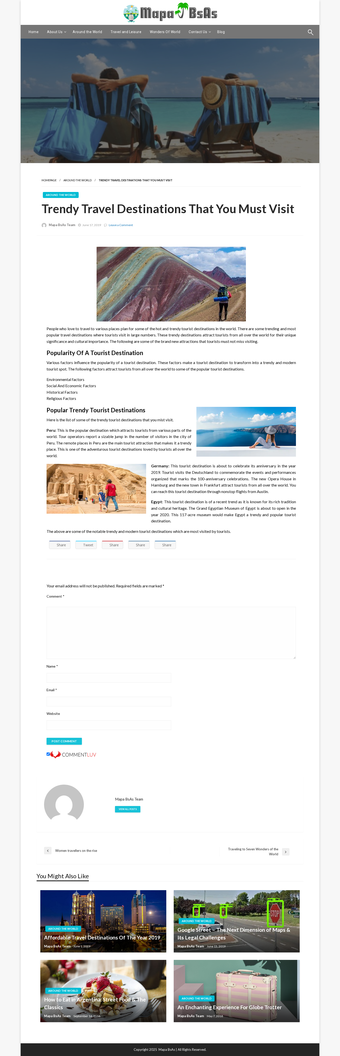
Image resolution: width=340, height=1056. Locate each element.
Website (53, 713)
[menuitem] (33, 32)
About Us (54, 32)
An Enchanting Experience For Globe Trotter (229, 1007)
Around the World (87, 32)
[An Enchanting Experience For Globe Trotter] (237, 991)
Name (52, 666)
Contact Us (198, 32)
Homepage (49, 180)
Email (52, 690)
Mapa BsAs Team (62, 225)
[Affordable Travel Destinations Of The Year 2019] (103, 921)
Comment (55, 596)
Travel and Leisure (126, 32)
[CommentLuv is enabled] (73, 754)
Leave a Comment (121, 225)
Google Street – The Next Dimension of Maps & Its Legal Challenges (233, 934)
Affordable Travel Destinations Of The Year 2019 (102, 937)
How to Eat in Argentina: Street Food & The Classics (95, 1003)
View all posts (128, 809)
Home (34, 32)
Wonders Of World (165, 32)
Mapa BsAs (167, 1050)
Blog (221, 32)
